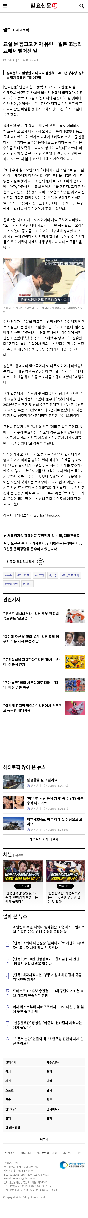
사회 (8, 1081)
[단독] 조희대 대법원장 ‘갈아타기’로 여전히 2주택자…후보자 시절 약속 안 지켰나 (49, 945)
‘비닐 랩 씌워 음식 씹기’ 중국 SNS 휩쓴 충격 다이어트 (55, 800)
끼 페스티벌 (12, 1127)
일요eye (10, 1109)
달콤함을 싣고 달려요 (42, 779)
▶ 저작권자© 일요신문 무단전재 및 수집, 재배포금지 (41, 535)
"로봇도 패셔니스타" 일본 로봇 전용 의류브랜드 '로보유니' (31, 616)
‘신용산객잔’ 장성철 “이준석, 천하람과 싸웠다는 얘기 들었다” (47, 1025)
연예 (49, 1081)
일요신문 (44, 6)
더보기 (44, 1139)
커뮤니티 (26, 1153)
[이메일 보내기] (40, 561)
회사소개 (10, 1153)
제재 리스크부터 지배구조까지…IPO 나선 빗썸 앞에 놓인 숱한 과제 (48, 1009)
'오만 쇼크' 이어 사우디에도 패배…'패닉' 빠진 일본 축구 (30, 685)
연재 (8, 1118)
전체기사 (10, 1062)
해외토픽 (22, 29)
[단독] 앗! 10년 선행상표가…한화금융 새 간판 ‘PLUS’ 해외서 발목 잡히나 (46, 961)
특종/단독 (53, 1062)
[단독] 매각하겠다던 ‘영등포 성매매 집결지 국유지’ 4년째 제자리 (47, 977)
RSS (80, 1153)
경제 (49, 1071)
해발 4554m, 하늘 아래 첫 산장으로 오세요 (54, 821)
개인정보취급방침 (46, 1153)
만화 (49, 1118)
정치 (8, 1071)
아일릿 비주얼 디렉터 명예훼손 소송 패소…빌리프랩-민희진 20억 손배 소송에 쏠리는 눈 (49, 929)
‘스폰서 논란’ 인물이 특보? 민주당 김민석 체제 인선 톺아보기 (48, 1041)
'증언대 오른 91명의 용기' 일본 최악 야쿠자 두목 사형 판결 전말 (31, 639)
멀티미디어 (53, 1109)
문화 (49, 1090)
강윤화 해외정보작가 (20, 561)
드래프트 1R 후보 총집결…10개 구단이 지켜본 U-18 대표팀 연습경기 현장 (49, 993)
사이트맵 (67, 1153)
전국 (8, 1099)
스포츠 (9, 1090)
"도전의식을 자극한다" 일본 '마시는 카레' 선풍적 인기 (31, 662)
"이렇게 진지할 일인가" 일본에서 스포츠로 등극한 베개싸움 (32, 708)
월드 (7, 30)
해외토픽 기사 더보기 (44, 839)
